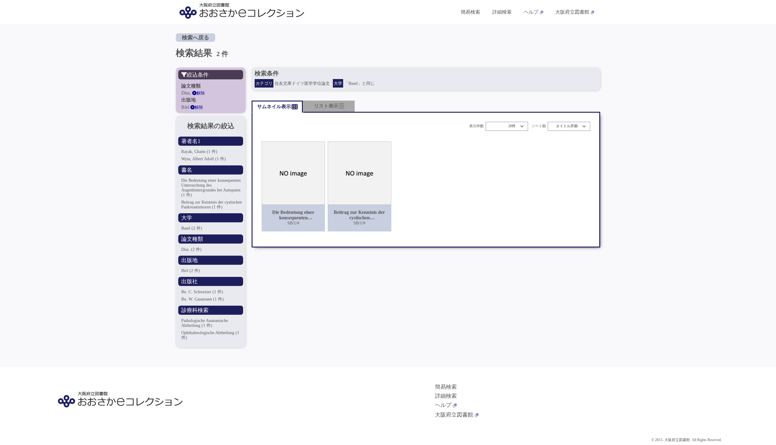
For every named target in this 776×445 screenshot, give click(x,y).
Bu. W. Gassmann (202, 299)
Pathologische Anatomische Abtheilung (204, 323)
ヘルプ (531, 12)
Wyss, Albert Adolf (203, 159)
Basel (191, 228)
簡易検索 (470, 12)
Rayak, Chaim (199, 151)
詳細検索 (502, 12)
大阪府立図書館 (572, 12)
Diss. (191, 249)
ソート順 (538, 126)
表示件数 (476, 126)
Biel (190, 270)
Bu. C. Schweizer (202, 292)
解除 (200, 93)
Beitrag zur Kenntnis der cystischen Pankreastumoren (211, 204)
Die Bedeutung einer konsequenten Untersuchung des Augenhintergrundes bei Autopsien (211, 187)
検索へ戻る (195, 38)
